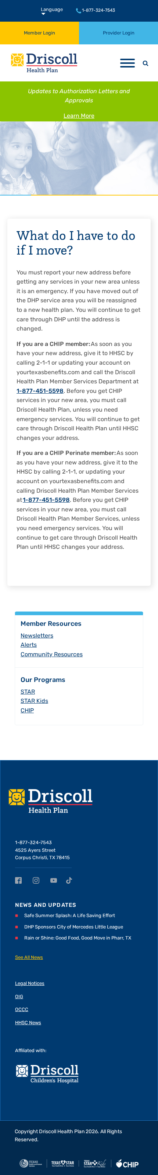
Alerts (29, 645)
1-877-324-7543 (98, 10)
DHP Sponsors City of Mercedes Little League (73, 927)
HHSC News (28, 1023)
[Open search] (145, 63)
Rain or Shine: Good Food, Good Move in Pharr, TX (77, 938)
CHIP (27, 711)
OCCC (21, 1009)
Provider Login (118, 33)
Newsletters (37, 636)
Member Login (39, 33)
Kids (34, 701)
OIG (19, 997)
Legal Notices (29, 983)
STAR (28, 692)
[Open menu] (127, 63)
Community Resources (52, 655)
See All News (29, 957)
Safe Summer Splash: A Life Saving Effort (69, 915)
